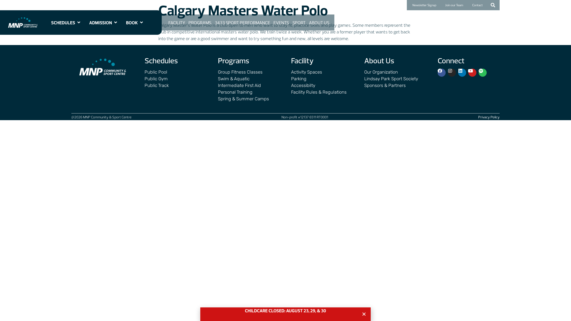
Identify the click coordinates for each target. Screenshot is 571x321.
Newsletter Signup (424, 5)
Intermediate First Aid (239, 85)
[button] (493, 5)
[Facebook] (442, 73)
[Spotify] (483, 73)
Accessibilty (303, 85)
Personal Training (235, 92)
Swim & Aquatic (234, 78)
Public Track (157, 85)
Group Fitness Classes (240, 72)
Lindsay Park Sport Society (391, 78)
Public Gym (156, 78)
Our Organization (381, 72)
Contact (477, 5)
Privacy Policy (489, 117)
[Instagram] (452, 73)
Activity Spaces (306, 72)
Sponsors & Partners (385, 85)
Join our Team (454, 5)
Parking (298, 78)
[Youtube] (472, 73)
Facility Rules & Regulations (319, 92)
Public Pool (156, 72)
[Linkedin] (462, 73)
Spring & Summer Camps (243, 98)
